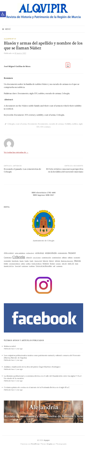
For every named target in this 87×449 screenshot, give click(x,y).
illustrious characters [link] (67, 261)
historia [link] (45, 261)
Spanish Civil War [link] (9, 266)
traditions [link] (32, 266)
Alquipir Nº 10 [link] (10, 39)
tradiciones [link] (25, 266)
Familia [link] (27, 261)
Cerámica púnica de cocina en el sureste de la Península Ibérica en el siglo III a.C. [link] (37, 387)
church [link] (29, 257)
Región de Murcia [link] (37, 263)
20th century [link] (9, 253)
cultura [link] (64, 258)
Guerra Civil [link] (38, 261)
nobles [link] (75, 124)
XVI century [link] (45, 127)
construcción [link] (46, 257)
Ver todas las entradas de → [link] (16, 152)
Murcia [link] (77, 261)
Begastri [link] (72, 253)
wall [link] (54, 266)
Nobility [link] (68, 124)
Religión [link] (46, 264)
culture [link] (70, 258)
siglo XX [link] (71, 264)
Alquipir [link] (47, 440)
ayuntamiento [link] (62, 253)
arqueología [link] (51, 253)
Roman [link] (52, 263)
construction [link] (56, 257)
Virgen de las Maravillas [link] (44, 266)
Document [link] (32, 124)
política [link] (28, 263)
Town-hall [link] (18, 266)
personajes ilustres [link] (14, 263)
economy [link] (77, 258)
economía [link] (7, 261)
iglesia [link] (57, 261)
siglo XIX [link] (64, 263)
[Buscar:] (83, 29)
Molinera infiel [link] (10, 346)
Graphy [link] (49, 444)
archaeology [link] (30, 253)
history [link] (51, 261)
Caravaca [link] (7, 257)
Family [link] (31, 261)
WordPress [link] (35, 444)
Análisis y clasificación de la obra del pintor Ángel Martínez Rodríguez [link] (32, 367)
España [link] (22, 261)
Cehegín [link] (11, 124)
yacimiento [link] (59, 266)
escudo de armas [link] (56, 124)
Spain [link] (76, 263)
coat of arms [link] (21, 124)
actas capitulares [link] (20, 253)
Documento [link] (43, 124)
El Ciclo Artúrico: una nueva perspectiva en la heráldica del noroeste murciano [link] (64, 170)
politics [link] (23, 263)
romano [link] (58, 263)
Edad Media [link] (15, 261)
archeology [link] (39, 253)
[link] (3, 14)
